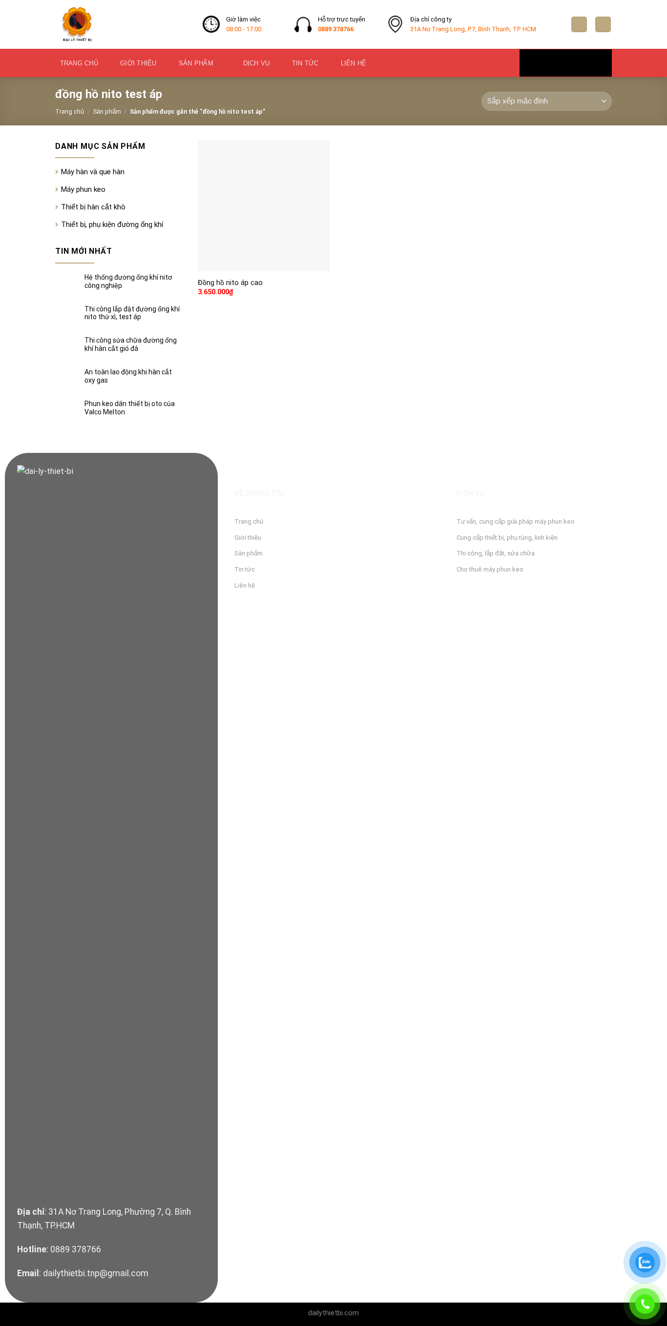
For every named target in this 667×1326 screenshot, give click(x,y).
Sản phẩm (196, 63)
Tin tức (305, 63)
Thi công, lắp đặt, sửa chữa (496, 553)
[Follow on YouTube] (588, 62)
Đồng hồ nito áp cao (230, 283)
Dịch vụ (256, 63)
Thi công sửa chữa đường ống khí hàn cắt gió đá (130, 344)
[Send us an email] (565, 62)
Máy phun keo (83, 189)
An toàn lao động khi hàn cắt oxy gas (128, 376)
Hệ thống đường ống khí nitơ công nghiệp (128, 281)
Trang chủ (79, 63)
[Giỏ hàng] (603, 25)
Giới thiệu (138, 63)
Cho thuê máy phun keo (490, 569)
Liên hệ (354, 63)
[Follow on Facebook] (543, 62)
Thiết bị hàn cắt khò (93, 207)
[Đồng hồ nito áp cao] (264, 206)
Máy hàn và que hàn (93, 171)
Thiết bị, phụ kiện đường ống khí (112, 224)
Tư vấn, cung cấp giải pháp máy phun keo (516, 521)
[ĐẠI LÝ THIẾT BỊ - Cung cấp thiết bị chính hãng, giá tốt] (121, 24)
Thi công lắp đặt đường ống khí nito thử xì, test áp (132, 313)
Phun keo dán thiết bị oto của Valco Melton (129, 408)
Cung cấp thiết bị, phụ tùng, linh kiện (507, 537)
